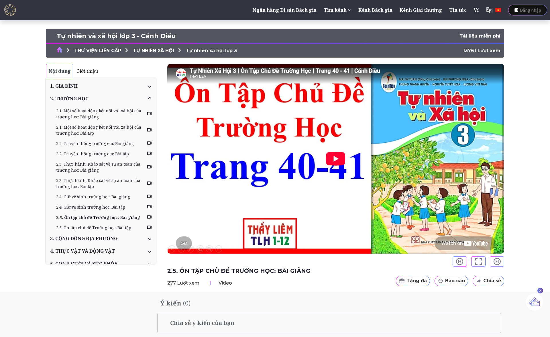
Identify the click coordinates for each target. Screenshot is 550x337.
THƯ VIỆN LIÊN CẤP (97, 50)
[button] (101, 86)
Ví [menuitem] (476, 10)
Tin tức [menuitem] (458, 10)
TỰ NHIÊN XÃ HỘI (153, 50)
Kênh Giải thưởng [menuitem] (421, 10)
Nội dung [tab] (60, 71)
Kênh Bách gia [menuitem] (375, 10)
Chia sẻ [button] (492, 280)
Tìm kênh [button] (335, 10)
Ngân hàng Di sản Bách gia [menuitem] (285, 10)
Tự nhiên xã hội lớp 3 (211, 50)
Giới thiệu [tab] (87, 71)
